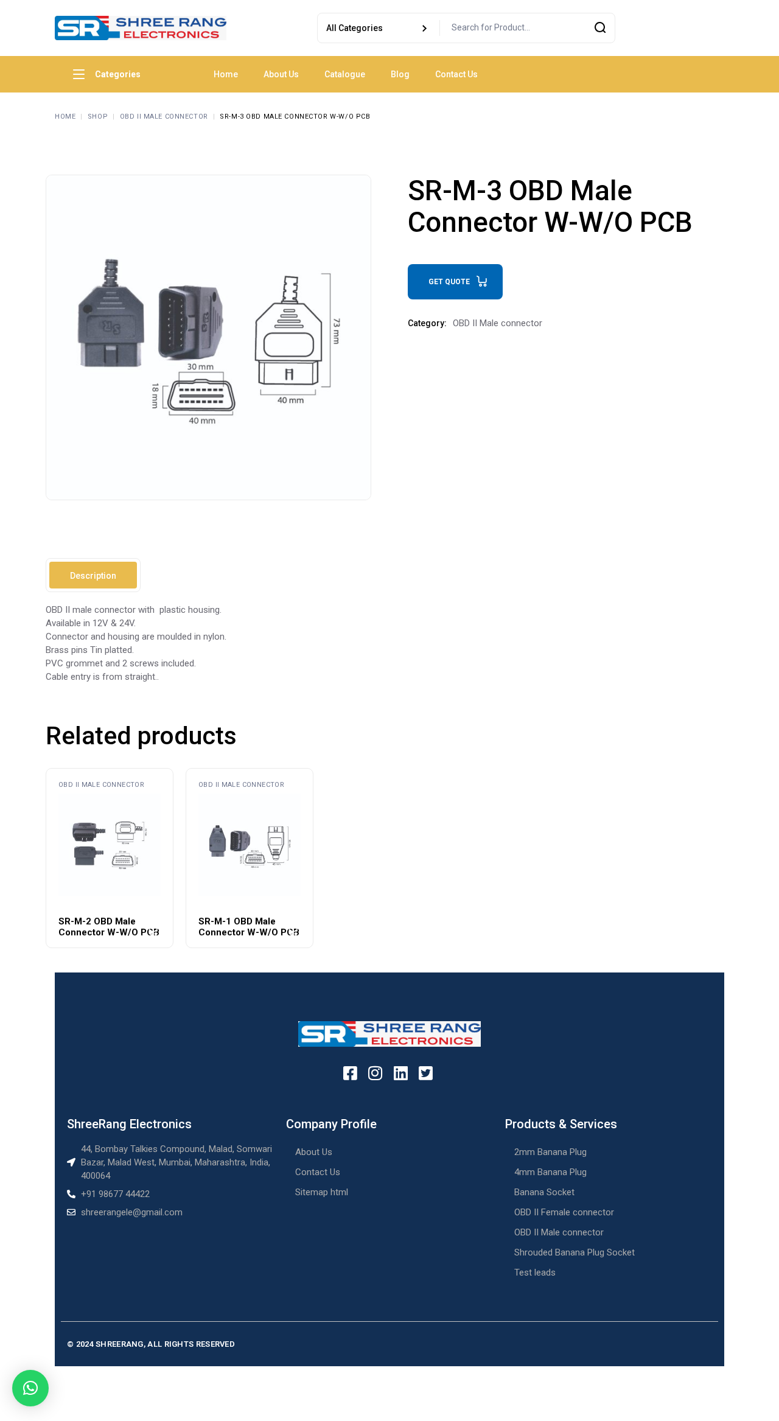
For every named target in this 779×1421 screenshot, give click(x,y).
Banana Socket (544, 1192)
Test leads (535, 1272)
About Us (313, 1152)
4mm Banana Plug (550, 1172)
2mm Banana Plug (550, 1152)
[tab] (93, 575)
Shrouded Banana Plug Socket (574, 1252)
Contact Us (317, 1172)
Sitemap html (321, 1192)
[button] (30, 1388)
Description (93, 576)
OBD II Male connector (497, 323)
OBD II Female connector (564, 1212)
